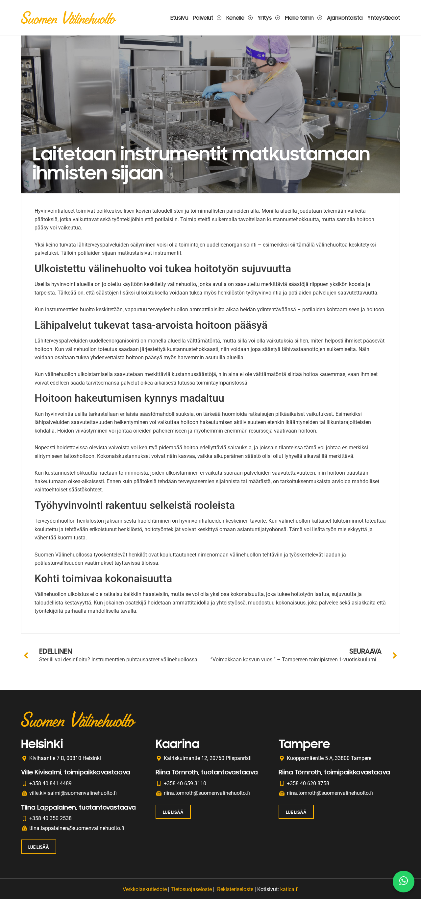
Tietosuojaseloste (191, 889)
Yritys (265, 17)
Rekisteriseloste (235, 889)
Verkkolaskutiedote (145, 889)
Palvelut (203, 17)
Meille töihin (299, 17)
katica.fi (289, 889)
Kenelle (235, 17)
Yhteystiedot (383, 17)
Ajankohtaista (345, 17)
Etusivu (179, 17)
